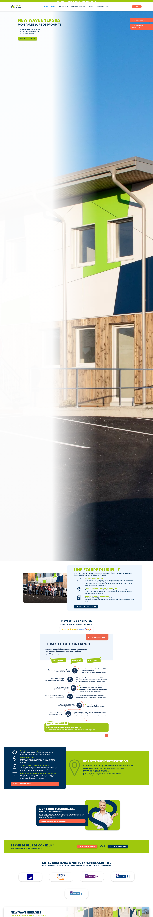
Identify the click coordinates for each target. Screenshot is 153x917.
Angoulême (93, 775)
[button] (63, 6)
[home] (17, 6)
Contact (136, 6)
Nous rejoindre (27, 39)
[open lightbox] (76, 685)
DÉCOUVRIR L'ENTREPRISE (86, 606)
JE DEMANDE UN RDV (87, 846)
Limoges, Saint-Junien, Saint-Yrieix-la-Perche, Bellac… (104, 768)
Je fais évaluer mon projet (22, 784)
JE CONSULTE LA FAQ (118, 846)
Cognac (100, 775)
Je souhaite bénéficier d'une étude (53, 821)
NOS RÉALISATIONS (103, 6)
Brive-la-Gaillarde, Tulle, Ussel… (95, 770)
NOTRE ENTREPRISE (50, 6)
